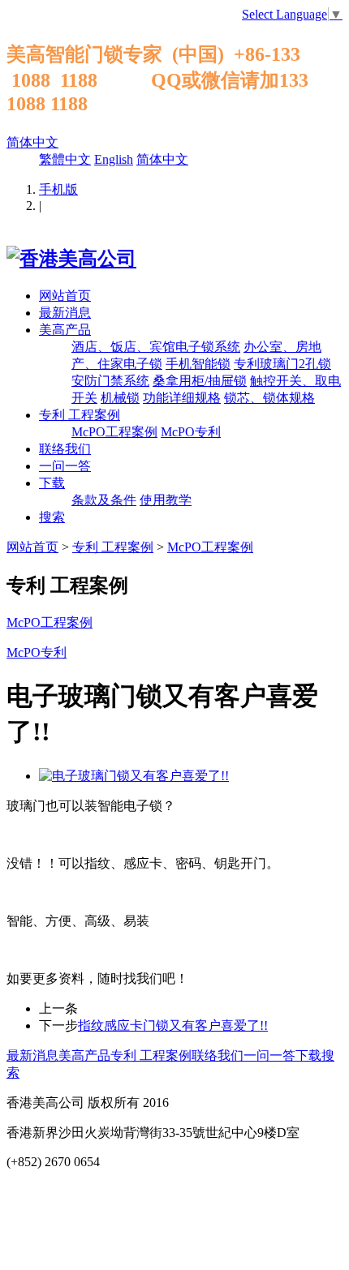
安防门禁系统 (110, 381)
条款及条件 (103, 500)
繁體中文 (65, 159)
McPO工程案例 (114, 432)
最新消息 (65, 313)
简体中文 (32, 142)
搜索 (52, 517)
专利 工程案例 (79, 415)
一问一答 (65, 466)
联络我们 (65, 449)
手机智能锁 (198, 364)
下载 (52, 483)
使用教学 (166, 500)
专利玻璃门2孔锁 (282, 364)
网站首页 (65, 295)
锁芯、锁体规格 (269, 398)
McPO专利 (191, 432)
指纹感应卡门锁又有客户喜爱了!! (173, 1025)
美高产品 (65, 330)
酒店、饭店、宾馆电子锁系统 (155, 347)
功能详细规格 (182, 398)
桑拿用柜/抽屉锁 (200, 381)
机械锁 (120, 398)
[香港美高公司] (71, 258)
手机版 (58, 189)
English (113, 159)
